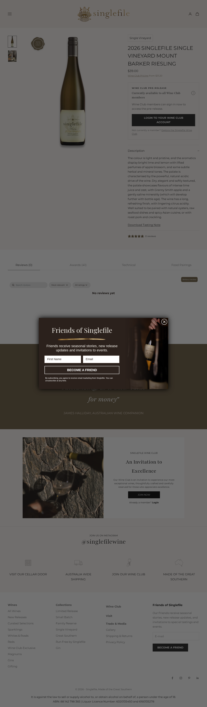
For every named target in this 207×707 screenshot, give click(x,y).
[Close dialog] (164, 321)
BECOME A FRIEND (82, 370)
